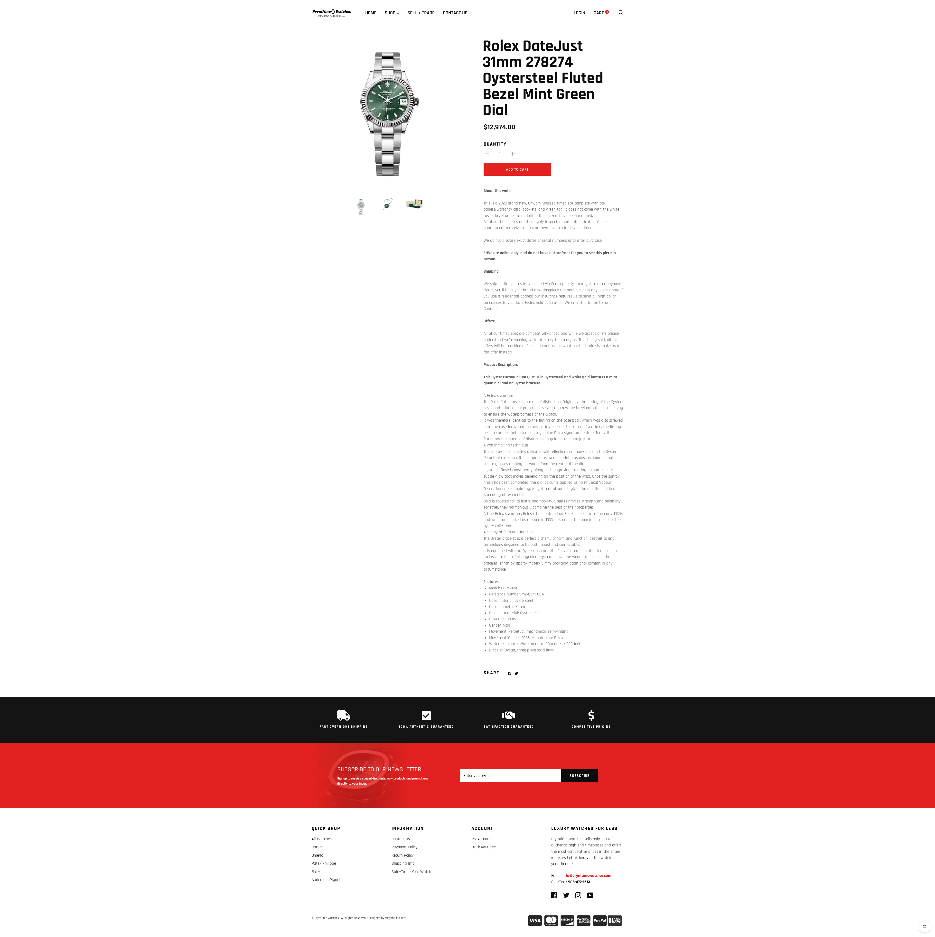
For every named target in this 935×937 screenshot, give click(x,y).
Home (370, 13)
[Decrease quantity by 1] (487, 154)
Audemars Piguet (326, 879)
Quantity (495, 144)
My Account (481, 839)
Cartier (317, 847)
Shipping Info (403, 863)
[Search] (620, 13)
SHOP (390, 13)
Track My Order (483, 847)
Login (579, 13)
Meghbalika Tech (395, 918)
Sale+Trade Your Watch (411, 871)
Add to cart (517, 169)
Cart (601, 13)
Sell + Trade (421, 13)
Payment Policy (405, 847)
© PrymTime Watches (325, 918)
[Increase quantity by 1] (512, 154)
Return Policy (403, 855)
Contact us (455, 13)
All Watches (322, 839)
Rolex (316, 871)
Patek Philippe (324, 863)
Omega (317, 855)
